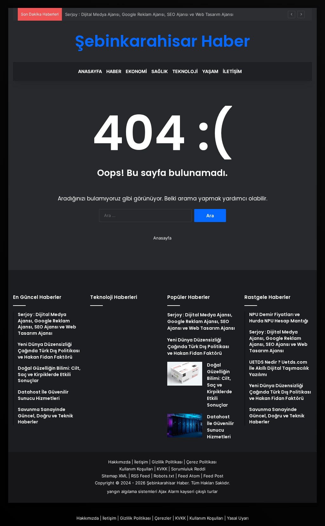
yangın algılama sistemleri (132, 491)
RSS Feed (140, 475)
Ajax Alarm (168, 491)
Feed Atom (189, 475)
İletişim (232, 71)
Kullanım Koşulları (136, 468)
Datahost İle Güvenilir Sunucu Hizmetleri (220, 427)
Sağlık (159, 71)
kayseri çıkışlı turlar (199, 491)
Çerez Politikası (201, 461)
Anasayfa (90, 71)
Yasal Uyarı (238, 518)
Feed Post (213, 475)
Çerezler (163, 518)
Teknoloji (185, 71)
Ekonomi (136, 71)
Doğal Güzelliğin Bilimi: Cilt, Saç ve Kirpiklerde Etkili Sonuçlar (219, 385)
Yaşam (210, 71)
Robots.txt (164, 475)
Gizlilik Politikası (167, 461)
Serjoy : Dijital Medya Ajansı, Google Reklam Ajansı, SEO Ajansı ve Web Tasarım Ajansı (149, 14)
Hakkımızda (119, 461)
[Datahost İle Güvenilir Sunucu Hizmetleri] (184, 425)
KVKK (162, 468)
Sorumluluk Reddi (188, 468)
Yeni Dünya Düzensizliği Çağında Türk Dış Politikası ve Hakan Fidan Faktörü (198, 346)
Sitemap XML (114, 475)
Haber (113, 71)
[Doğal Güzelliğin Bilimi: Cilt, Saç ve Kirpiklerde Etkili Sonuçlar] (184, 374)
